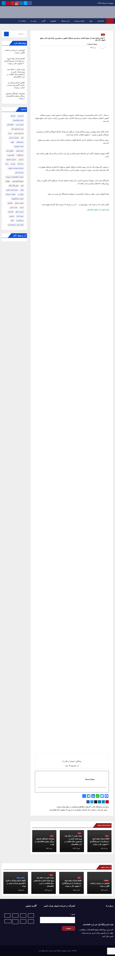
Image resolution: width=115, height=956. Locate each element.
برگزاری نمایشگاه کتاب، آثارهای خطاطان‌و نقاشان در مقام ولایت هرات (82, 807)
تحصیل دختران (14, 138)
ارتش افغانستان (18, 120)
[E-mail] (104, 791)
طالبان (8, 181)
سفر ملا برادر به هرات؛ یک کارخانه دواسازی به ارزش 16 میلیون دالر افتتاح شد (78, 810)
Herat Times (93, 44)
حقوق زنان (9, 151)
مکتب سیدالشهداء (17, 199)
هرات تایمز (13, 207)
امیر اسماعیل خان (17, 129)
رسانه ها (20, 164)
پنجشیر (11, 216)
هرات (103, 34)
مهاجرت (20, 194)
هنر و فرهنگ (65, 21)
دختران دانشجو (11, 159)
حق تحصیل (19, 151)
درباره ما (34, 21)
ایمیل (72, 914)
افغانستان (100, 21)
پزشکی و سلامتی (20, 877)
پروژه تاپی (20, 216)
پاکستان (10, 212)
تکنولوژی (53, 21)
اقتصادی (106, 880)
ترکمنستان (20, 142)
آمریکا (13, 116)
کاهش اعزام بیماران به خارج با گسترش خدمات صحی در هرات (16, 85)
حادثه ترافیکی (18, 146)
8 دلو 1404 (21, 890)
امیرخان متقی (18, 133)
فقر (22, 185)
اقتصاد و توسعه (79, 21)
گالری (43, 21)
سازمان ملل (19, 172)
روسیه (13, 164)
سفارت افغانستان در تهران (14, 177)
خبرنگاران (20, 155)
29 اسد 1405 (104, 890)
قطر (21, 190)
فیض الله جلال (13, 185)
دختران (21, 159)
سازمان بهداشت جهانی (15, 168)
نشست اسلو (19, 203)
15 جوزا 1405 (48, 890)
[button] (4, 21)
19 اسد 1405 (76, 890)
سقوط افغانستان (17, 181)
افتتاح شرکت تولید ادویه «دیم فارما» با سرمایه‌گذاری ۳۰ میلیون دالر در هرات (99, 841)
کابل (12, 220)
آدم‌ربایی (20, 116)
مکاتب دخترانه (10, 194)
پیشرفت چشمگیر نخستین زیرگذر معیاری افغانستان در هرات (44, 841)
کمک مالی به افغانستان (15, 225)
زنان (7, 164)
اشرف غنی (19, 124)
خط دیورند (10, 155)
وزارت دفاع (19, 212)
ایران (10, 133)
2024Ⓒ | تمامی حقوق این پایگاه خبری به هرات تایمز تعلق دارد (57, 951)
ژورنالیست (19, 220)
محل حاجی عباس (12, 190)
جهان (91, 21)
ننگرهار (10, 203)
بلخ (22, 138)
